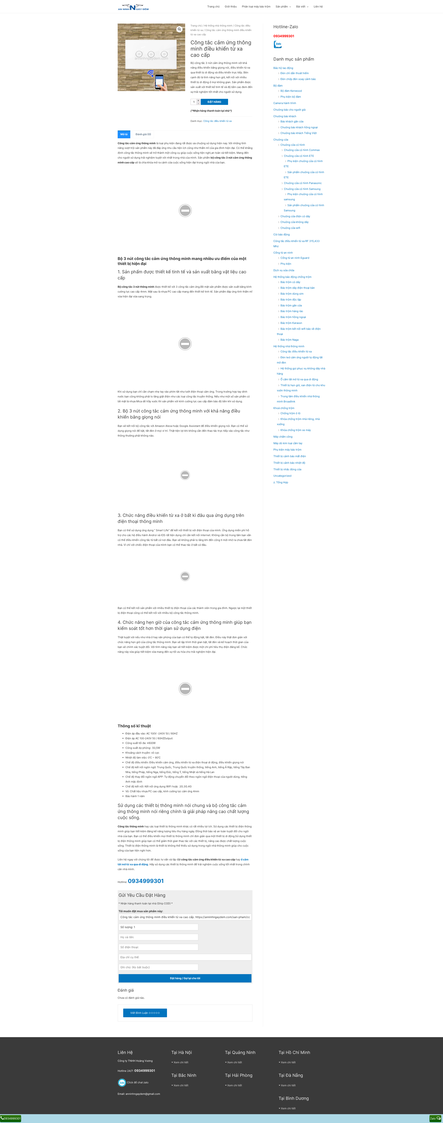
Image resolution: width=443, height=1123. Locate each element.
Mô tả (124, 134)
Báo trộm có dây (290, 282)
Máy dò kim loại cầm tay (287, 443)
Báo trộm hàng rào (292, 311)
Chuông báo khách (284, 116)
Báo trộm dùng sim (292, 293)
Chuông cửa (280, 139)
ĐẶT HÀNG (214, 102)
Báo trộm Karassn (291, 323)
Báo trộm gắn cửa (291, 305)
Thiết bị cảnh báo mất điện (289, 456)
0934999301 (146, 881)
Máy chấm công (282, 436)
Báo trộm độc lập (291, 299)
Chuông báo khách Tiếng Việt (299, 133)
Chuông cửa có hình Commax (302, 150)
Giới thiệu (231, 6)
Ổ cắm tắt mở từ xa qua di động (299, 379)
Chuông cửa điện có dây (295, 216)
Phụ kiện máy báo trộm (287, 449)
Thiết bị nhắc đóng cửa (287, 469)
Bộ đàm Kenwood (291, 90)
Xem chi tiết (181, 1062)
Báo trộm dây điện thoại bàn (298, 287)
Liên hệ (318, 6)
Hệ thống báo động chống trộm (292, 276)
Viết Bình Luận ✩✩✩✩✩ (145, 1012)
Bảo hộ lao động (283, 68)
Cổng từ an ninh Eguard (295, 257)
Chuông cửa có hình (293, 144)
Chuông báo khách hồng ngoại (299, 127)
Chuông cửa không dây (295, 222)
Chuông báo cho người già (289, 109)
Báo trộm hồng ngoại (293, 317)
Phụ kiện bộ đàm (291, 96)
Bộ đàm (278, 85)
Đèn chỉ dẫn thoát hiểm (295, 73)
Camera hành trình (284, 103)
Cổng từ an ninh (283, 252)
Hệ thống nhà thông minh (218, 25)
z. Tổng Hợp (280, 482)
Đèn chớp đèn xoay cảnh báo (298, 79)
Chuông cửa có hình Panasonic (303, 183)
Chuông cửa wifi (290, 228)
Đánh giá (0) (143, 134)
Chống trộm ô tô (290, 413)
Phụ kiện (286, 263)
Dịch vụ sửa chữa (283, 270)
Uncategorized (282, 475)
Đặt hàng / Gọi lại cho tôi (185, 978)
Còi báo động (281, 234)
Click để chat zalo (137, 1082)
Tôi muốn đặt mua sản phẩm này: (141, 911)
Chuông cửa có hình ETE (299, 156)
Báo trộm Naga (290, 339)
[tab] (124, 134)
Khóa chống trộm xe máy (296, 430)
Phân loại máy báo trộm (256, 6)
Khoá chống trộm (283, 408)
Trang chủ (213, 6)
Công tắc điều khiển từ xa (217, 121)
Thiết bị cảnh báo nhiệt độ (289, 462)
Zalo (433, 1118)
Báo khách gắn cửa (292, 121)
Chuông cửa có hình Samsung (302, 189)
